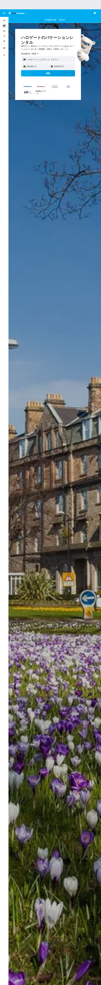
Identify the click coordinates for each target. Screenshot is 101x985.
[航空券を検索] (4, 20)
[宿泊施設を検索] (4, 25)
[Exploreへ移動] (4, 41)
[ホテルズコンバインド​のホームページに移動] (16, 13)
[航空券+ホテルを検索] (4, 36)
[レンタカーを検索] (4, 30)
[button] (4, 13)
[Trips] (4, 48)
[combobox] (30, 53)
